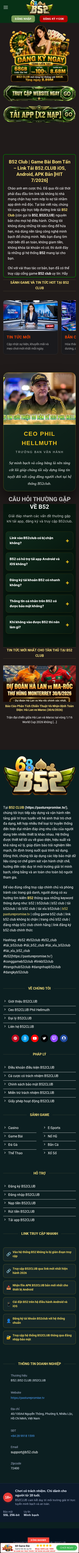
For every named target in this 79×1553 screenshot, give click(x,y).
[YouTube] (35, 1038)
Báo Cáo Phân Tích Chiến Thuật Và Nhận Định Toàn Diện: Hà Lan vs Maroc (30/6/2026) (39, 708)
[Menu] (5, 7)
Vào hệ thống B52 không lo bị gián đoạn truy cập (38, 1254)
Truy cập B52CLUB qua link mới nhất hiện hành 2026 (37, 1271)
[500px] (25, 1038)
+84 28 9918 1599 (23, 1436)
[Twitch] (54, 1038)
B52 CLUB (16, 808)
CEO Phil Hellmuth (39, 439)
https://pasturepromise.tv (27, 1397)
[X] (44, 1038)
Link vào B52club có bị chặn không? (39, 540)
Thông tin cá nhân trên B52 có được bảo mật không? (39, 603)
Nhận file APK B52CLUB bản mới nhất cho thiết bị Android (37, 1287)
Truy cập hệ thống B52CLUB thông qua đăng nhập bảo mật (39, 1337)
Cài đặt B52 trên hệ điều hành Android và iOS (36, 1304)
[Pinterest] (15, 1038)
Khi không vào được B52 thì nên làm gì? (39, 624)
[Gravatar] (64, 1038)
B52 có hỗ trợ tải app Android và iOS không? (39, 561)
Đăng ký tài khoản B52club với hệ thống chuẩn (35, 1320)
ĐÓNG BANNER (38, 1540)
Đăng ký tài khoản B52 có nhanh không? (39, 582)
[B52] (40, 7)
